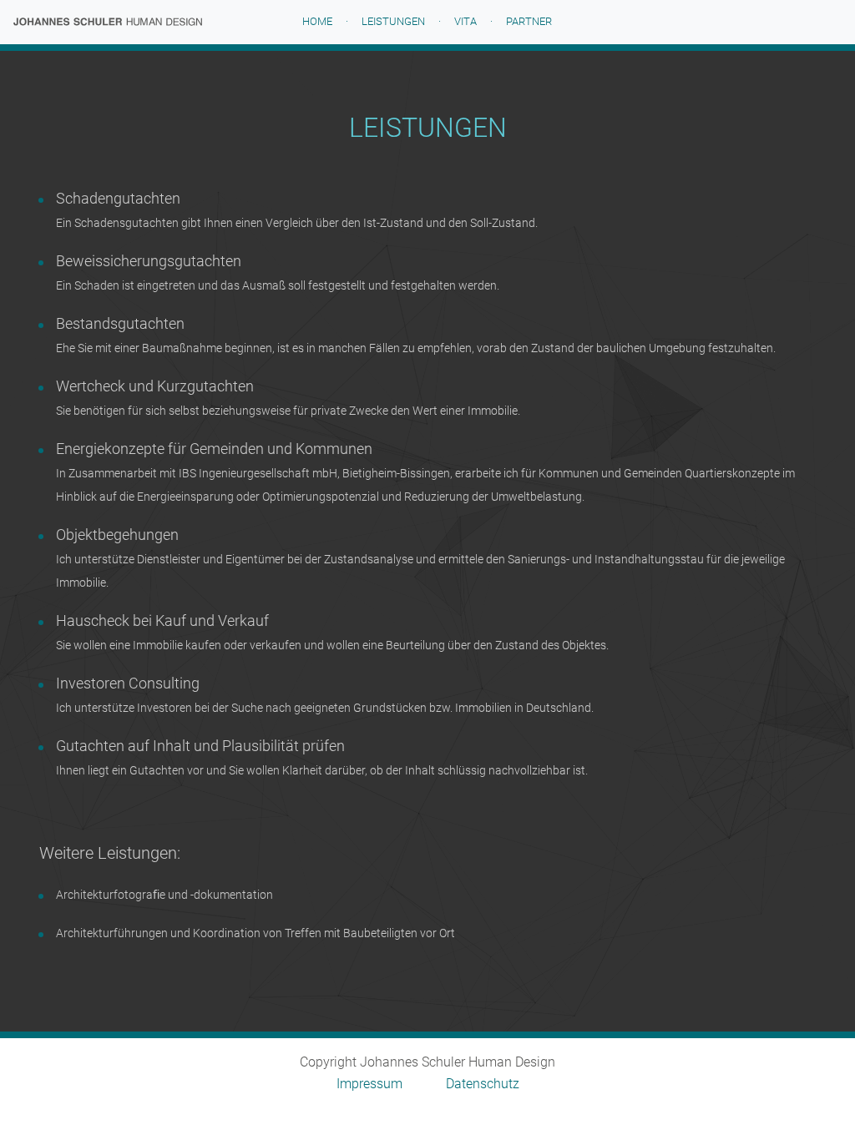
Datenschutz (482, 1084)
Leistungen (393, 21)
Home (328, 21)
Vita (465, 21)
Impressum (369, 1084)
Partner (529, 21)
